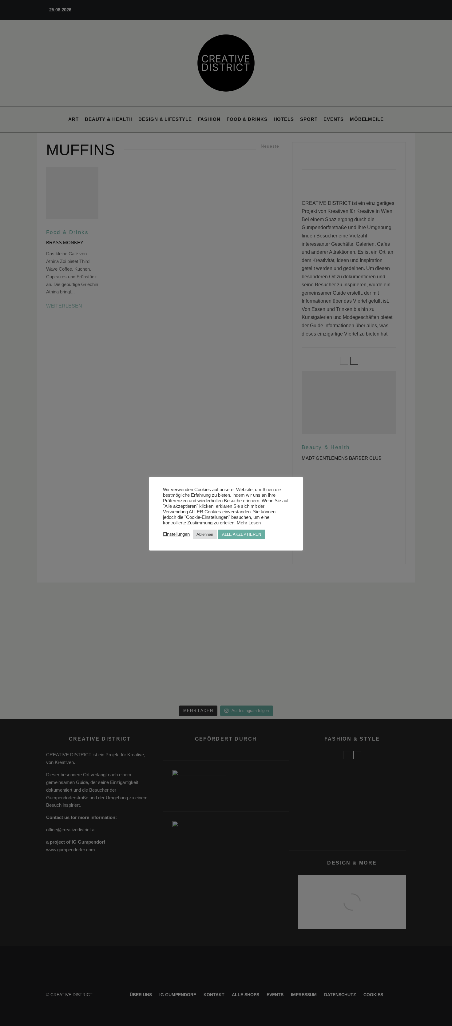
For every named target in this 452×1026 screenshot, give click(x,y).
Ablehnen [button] (204, 534)
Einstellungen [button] (176, 534)
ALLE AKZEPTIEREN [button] (241, 534)
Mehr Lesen (249, 522)
